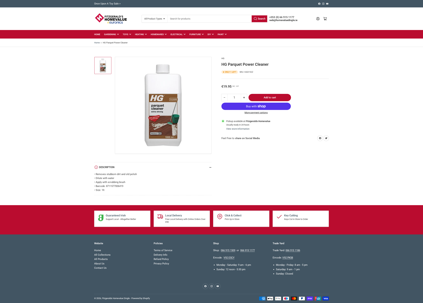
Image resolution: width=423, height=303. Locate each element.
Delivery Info (160, 254)
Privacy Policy (161, 263)
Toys (125, 34)
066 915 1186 (293, 250)
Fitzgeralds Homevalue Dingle (116, 298)
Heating (139, 34)
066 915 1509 (228, 250)
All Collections (102, 254)
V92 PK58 (287, 257)
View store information (238, 128)
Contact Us (100, 267)
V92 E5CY (229, 257)
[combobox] (218, 19)
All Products (101, 259)
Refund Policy (161, 259)
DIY (209, 34)
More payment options (256, 112)
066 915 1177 (247, 250)
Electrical (177, 34)
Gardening (110, 34)
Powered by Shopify (140, 298)
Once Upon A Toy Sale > (107, 3)
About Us (99, 263)
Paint (221, 34)
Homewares (157, 34)
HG (222, 58)
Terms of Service (163, 250)
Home (97, 34)
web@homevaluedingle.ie (283, 20)
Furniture (195, 34)
